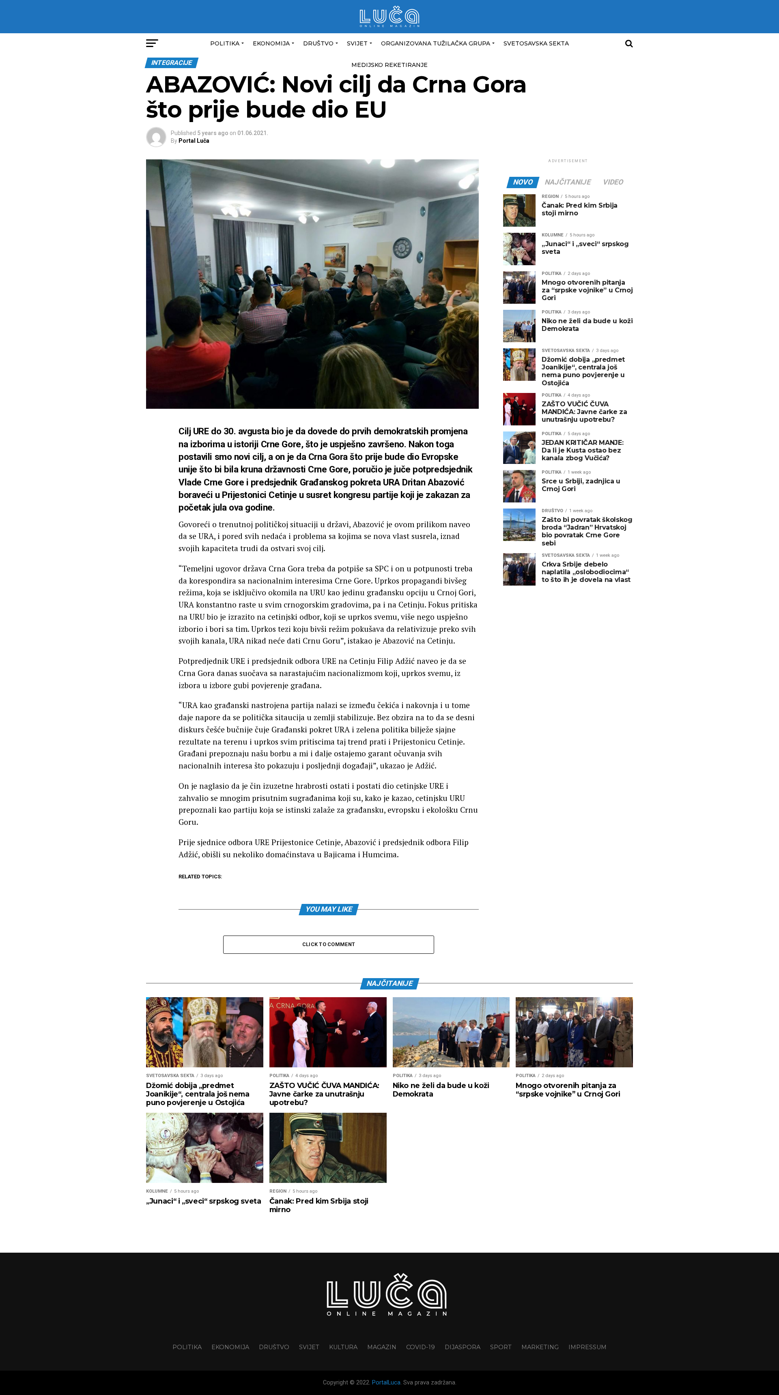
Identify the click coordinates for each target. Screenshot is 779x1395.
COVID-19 (420, 1347)
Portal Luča (194, 140)
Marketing (540, 1347)
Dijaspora (462, 1347)
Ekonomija (271, 43)
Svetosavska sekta (536, 43)
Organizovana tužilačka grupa (435, 43)
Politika (224, 43)
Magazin (381, 1347)
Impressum (587, 1347)
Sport (501, 1347)
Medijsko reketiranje (389, 65)
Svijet (357, 43)
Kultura (343, 1347)
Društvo (318, 43)
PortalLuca (386, 1382)
